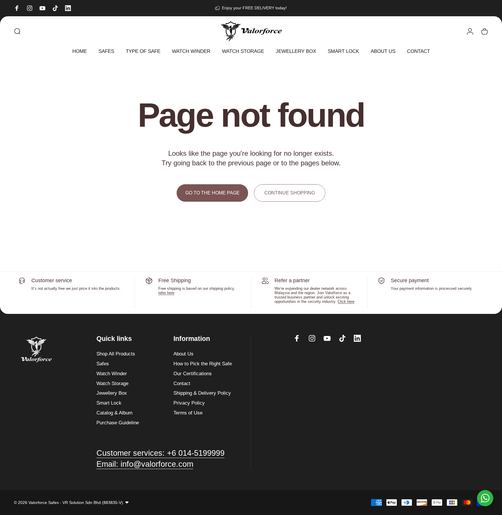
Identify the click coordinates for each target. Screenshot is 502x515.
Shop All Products (115, 354)
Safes (102, 363)
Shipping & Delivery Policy (202, 393)
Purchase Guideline (117, 422)
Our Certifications (192, 373)
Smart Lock (108, 403)
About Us (183, 354)
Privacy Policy (189, 403)
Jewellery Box (111, 393)
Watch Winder (111, 373)
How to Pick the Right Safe (202, 363)
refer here (166, 293)
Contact (181, 383)
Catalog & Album (114, 413)
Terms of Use (187, 413)
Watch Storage (112, 383)
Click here (346, 301)
